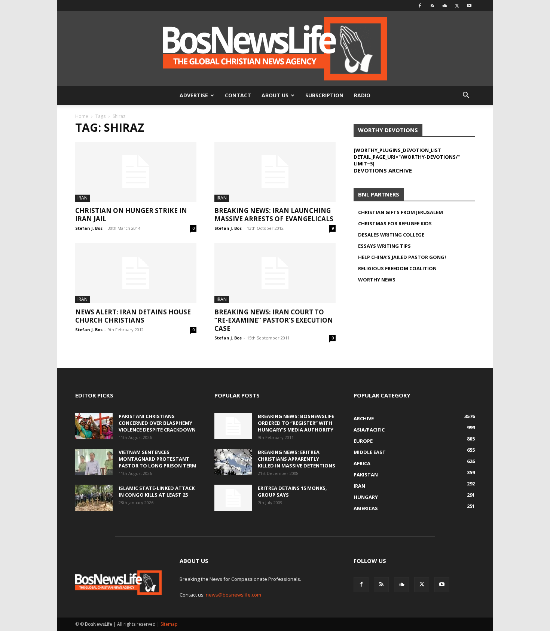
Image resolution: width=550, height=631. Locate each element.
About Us (275, 95)
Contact (238, 95)
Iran (82, 198)
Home (81, 116)
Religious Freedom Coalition (397, 268)
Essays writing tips (384, 246)
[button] (466, 96)
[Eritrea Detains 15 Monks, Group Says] (233, 498)
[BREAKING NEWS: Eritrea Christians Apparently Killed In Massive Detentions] (233, 462)
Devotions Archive (383, 170)
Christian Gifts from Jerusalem (400, 212)
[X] (456, 5)
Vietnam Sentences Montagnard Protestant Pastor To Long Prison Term (157, 459)
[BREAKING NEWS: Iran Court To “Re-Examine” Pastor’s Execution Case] (275, 273)
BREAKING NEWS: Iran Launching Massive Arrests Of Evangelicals (273, 214)
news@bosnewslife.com (233, 594)
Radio (362, 95)
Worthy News (376, 279)
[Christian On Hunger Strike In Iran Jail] (135, 172)
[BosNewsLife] (275, 48)
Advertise (194, 95)
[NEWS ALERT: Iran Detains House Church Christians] (135, 273)
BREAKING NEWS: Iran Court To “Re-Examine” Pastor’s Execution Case (273, 320)
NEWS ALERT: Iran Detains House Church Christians (133, 316)
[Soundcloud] (444, 5)
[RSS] (432, 5)
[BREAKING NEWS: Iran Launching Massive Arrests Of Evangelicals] (275, 172)
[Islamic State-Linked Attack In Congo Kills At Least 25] (94, 498)
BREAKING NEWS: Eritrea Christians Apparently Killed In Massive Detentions (296, 459)
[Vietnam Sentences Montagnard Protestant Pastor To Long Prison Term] (94, 462)
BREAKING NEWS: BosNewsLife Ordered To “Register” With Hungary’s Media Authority (296, 423)
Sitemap (169, 624)
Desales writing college (391, 234)
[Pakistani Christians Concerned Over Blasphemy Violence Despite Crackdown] (94, 426)
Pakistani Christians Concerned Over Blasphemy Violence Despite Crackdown (157, 423)
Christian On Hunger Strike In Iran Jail (131, 214)
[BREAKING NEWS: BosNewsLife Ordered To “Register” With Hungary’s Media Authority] (233, 426)
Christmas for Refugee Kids (395, 223)
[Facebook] (419, 5)
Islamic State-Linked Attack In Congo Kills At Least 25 (157, 491)
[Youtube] (469, 5)
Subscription (324, 95)
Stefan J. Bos (89, 228)
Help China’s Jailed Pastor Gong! (402, 257)
